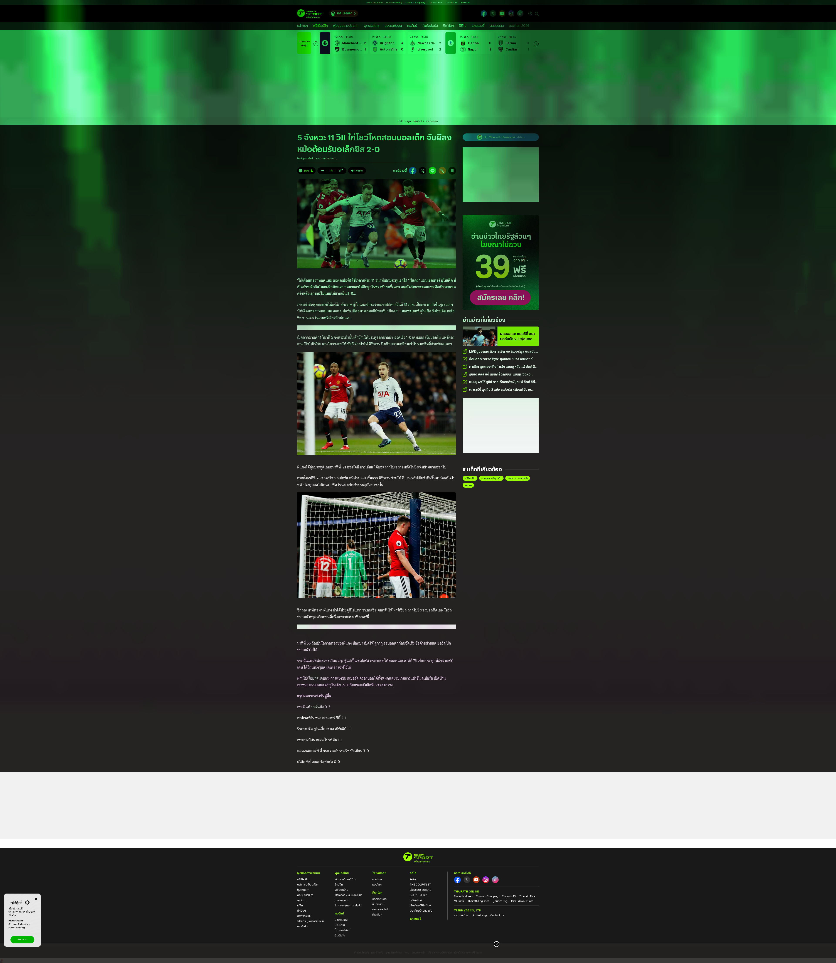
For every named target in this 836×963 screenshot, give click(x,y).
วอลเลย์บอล (393, 25)
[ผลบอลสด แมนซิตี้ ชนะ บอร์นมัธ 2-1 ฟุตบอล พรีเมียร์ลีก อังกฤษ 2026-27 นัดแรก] (480, 336)
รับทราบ (22, 939)
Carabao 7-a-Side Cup (348, 894)
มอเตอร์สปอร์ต (380, 909)
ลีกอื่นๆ (301, 910)
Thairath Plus (435, 2)
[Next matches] (536, 43)
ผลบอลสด (344, 13)
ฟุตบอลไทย (371, 25)
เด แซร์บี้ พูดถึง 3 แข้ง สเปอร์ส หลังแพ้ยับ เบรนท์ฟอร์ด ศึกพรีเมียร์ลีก (500, 390)
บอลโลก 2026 (519, 25)
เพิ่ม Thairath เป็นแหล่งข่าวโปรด (504, 137)
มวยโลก (377, 884)
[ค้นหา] (537, 13)
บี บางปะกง (341, 919)
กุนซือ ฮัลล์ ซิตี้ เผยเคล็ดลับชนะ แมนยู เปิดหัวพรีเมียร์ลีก (500, 374)
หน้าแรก (302, 25)
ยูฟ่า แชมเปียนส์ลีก (308, 884)
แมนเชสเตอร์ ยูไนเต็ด (491, 478)
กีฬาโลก (448, 25)
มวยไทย (377, 879)
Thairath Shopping (415, 2)
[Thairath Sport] (309, 13)
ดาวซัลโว (302, 926)
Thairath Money (394, 2)
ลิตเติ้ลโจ (340, 935)
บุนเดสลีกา (303, 889)
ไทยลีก (339, 884)
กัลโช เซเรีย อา (305, 894)
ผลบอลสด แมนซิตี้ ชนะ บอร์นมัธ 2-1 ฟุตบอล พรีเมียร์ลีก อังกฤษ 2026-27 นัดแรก (517, 337)
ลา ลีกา (301, 900)
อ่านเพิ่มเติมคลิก (17, 923)
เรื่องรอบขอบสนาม (420, 889)
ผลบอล (468, 485)
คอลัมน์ (412, 25)
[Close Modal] (36, 898)
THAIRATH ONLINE (466, 891)
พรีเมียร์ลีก (320, 25)
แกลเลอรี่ (478, 25)
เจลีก (300, 905)
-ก (322, 170)
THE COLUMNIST (420, 884)
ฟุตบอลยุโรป (414, 121)
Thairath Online (374, 2)
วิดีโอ (463, 25)
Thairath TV (452, 2)
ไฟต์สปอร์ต (430, 25)
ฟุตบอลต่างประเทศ (346, 25)
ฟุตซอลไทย (341, 889)
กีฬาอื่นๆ (377, 914)
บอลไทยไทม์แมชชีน (421, 910)
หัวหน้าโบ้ (340, 924)
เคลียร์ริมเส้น (417, 900)
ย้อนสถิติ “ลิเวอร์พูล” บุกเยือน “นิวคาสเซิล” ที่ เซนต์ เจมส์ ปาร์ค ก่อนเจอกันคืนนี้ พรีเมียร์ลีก (501, 359)
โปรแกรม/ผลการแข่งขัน (310, 921)
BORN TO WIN (419, 894)
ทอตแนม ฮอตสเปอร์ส (517, 478)
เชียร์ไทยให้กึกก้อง (420, 905)
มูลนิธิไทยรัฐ (500, 901)
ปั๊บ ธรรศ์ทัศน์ (342, 930)
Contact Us (497, 915)
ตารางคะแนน (304, 915)
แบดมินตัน (378, 904)
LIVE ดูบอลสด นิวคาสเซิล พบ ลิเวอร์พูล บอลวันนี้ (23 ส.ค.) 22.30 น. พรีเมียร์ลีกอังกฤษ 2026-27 (503, 352)
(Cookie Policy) (16, 928)
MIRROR (465, 2)
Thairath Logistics (478, 901)
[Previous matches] (316, 43)
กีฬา (400, 121)
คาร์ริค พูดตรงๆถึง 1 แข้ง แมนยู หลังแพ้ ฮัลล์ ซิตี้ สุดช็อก (503, 367)
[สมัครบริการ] (501, 262)
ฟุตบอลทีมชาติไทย (345, 879)
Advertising (480, 915)
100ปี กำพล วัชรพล (522, 901)
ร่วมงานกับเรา (461, 915)
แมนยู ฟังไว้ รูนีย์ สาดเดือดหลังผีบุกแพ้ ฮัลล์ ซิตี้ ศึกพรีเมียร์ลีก (502, 382)
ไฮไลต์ (414, 879)
